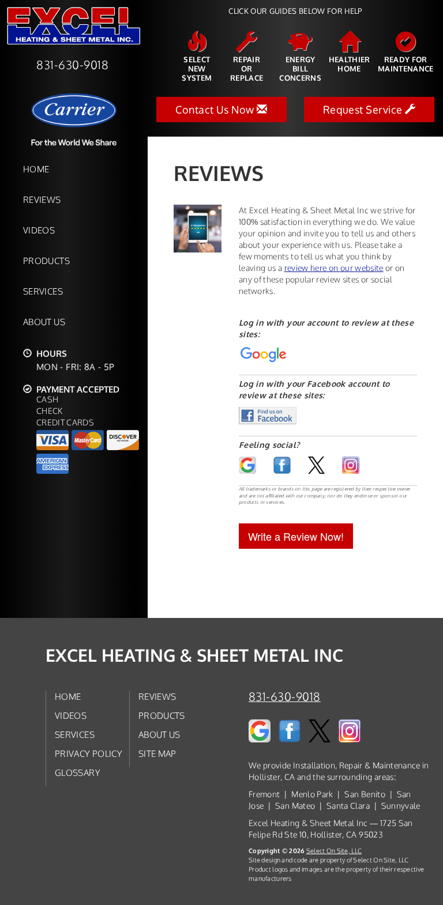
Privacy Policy (88, 753)
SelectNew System (197, 68)
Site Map (157, 753)
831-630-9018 (285, 696)
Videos (39, 230)
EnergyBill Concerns (300, 68)
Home (36, 169)
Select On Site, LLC (334, 850)
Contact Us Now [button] (216, 109)
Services (43, 291)
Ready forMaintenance (406, 64)
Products (46, 260)
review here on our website (334, 268)
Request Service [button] (364, 109)
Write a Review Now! (296, 536)
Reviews (42, 199)
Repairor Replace (246, 68)
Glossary (77, 772)
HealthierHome (349, 64)
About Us (44, 321)
